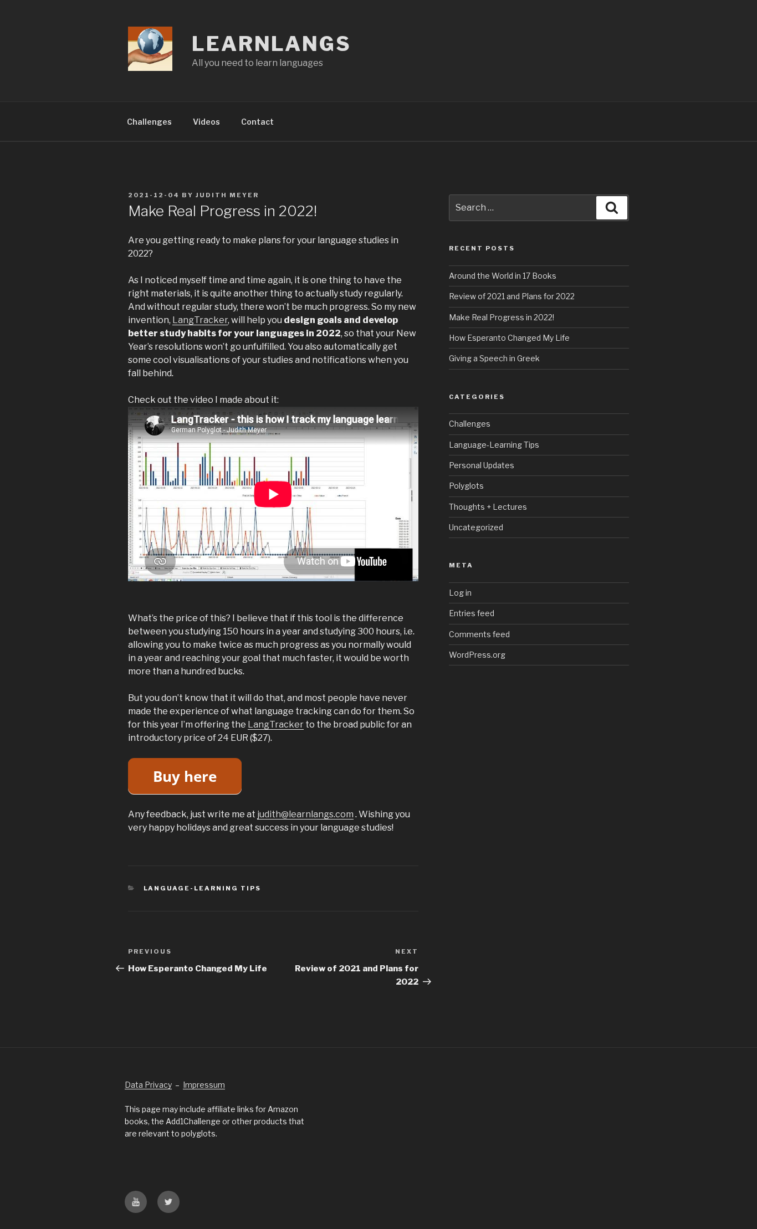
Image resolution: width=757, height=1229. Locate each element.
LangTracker (200, 320)
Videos (206, 121)
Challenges (149, 121)
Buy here (185, 776)
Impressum (204, 1084)
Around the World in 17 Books (502, 275)
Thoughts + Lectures (488, 506)
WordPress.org (477, 654)
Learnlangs (271, 44)
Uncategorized (476, 527)
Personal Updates (481, 465)
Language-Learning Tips (203, 888)
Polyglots (466, 485)
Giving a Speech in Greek (494, 358)
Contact (257, 121)
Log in (460, 592)
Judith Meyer (227, 195)
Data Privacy (148, 1084)
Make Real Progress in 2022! (501, 317)
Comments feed (479, 634)
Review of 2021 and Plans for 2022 (512, 296)
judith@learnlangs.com (305, 814)
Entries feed (471, 613)
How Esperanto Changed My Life (509, 337)
